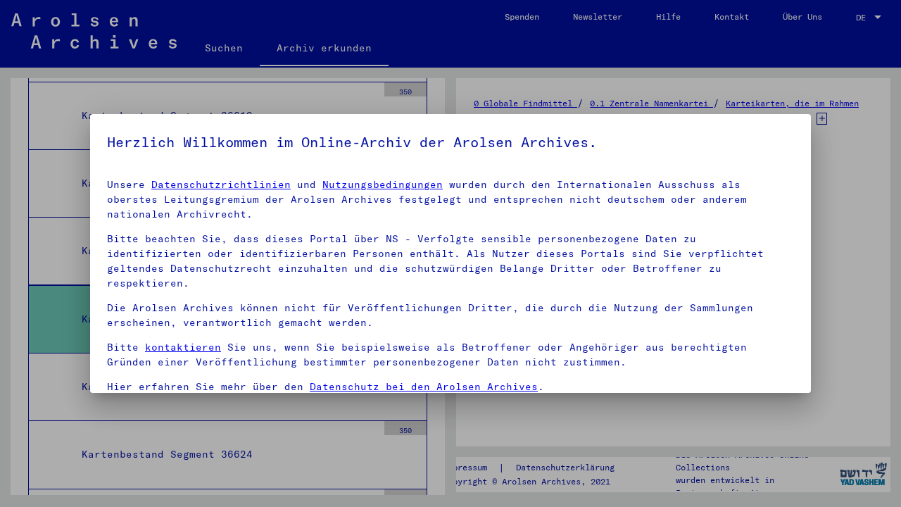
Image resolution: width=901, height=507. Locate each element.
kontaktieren (183, 347)
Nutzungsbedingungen (382, 184)
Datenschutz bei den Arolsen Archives (424, 386)
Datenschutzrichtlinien (221, 184)
